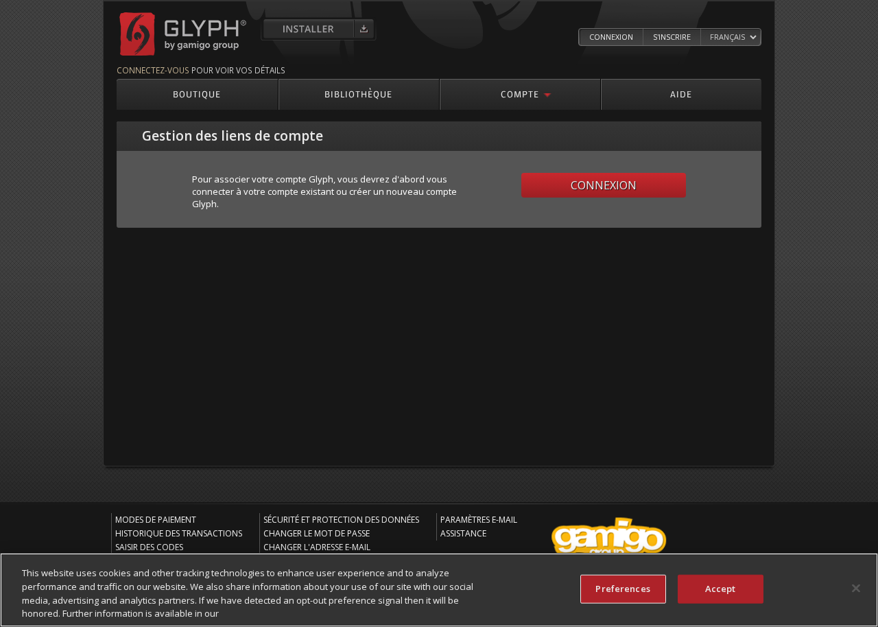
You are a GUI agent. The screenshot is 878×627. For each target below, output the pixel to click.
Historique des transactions (178, 533)
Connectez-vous (153, 69)
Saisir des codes (149, 547)
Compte (520, 93)
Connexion (611, 37)
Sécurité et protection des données (341, 519)
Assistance (463, 533)
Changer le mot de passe (316, 533)
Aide (681, 93)
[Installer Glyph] (318, 28)
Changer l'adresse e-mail (316, 547)
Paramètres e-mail (478, 519)
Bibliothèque (358, 93)
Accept (720, 588)
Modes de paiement (155, 519)
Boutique (197, 93)
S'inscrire (672, 37)
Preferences (622, 588)
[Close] (856, 588)
